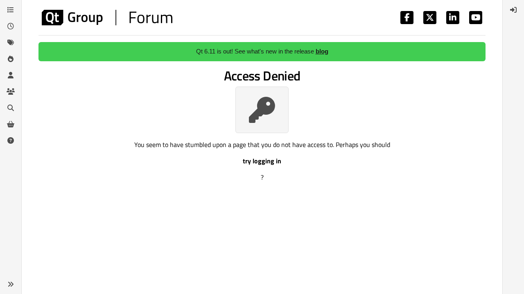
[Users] (10, 75)
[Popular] (10, 58)
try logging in (262, 161)
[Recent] (10, 26)
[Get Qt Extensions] (10, 124)
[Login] (513, 9)
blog (322, 51)
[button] (10, 284)
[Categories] (10, 9)
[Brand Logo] (107, 17)
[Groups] (10, 91)
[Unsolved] (10, 140)
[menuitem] (513, 9)
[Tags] (10, 42)
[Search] (10, 107)
